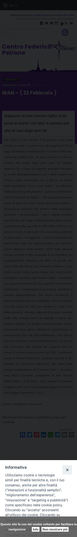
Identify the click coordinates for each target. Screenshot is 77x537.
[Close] (67, 469)
